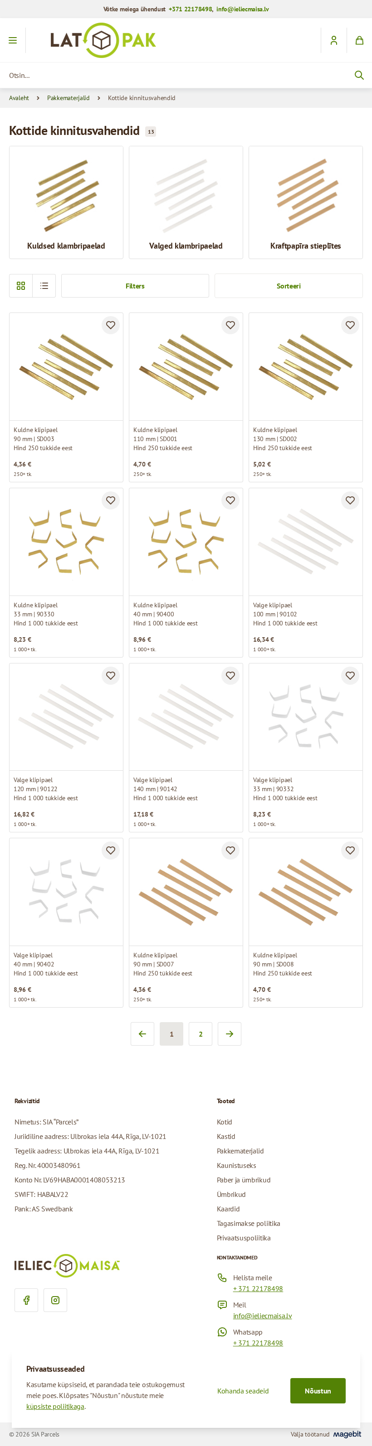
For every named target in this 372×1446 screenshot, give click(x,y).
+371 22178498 (190, 9)
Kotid (224, 1121)
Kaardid (228, 1208)
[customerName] (334, 40)
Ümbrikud (231, 1194)
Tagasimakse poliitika (248, 1223)
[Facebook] (26, 1300)
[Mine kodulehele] (186, 40)
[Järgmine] (229, 1034)
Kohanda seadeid (243, 1390)
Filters (135, 285)
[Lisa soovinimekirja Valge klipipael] (350, 500)
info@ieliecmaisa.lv (242, 9)
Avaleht (19, 98)
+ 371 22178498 (258, 1288)
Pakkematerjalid (68, 98)
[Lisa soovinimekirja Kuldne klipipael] (110, 325)
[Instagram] (55, 1300)
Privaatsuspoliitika (244, 1237)
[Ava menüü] (13, 40)
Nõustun (318, 1390)
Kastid (226, 1136)
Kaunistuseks (236, 1165)
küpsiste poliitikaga (55, 1406)
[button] (44, 286)
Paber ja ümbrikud (244, 1179)
